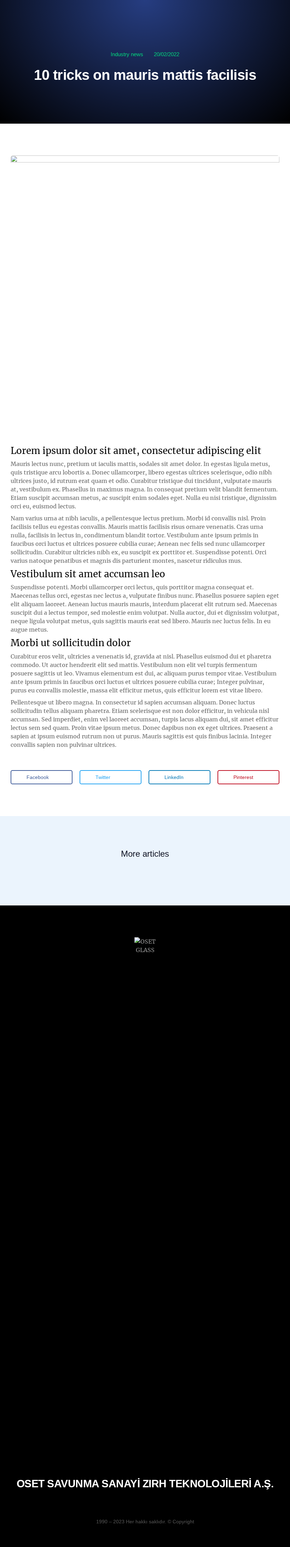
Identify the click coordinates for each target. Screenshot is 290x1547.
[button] (41, 777)
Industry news (127, 54)
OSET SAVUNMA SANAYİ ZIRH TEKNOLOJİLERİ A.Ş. (145, 1483)
